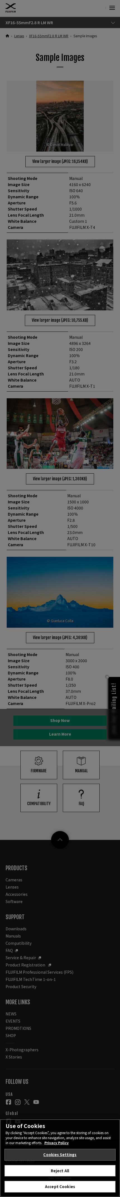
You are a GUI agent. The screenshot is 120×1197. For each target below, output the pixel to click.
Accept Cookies (60, 1186)
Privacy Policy (56, 1142)
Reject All (60, 1170)
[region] (60, 1158)
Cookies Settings (59, 1154)
